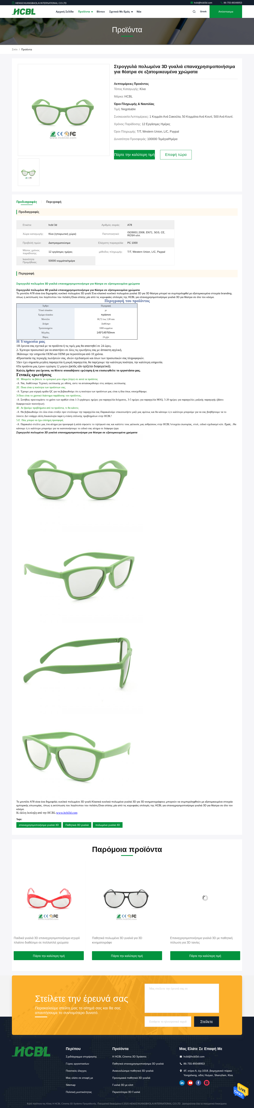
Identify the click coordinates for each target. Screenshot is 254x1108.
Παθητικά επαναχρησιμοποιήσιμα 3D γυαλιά (138, 1063)
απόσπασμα (225, 11)
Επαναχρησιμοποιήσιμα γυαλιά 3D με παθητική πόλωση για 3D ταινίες (123, 940)
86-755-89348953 (232, 2)
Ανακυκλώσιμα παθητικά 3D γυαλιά (132, 1070)
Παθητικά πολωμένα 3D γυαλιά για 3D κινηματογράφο (39, 940)
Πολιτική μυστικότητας (79, 1091)
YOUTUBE (190, 1083)
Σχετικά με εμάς (120, 11)
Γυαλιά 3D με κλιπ (122, 1084)
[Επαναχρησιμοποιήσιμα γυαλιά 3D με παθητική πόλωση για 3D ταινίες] (127, 897)
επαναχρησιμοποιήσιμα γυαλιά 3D (39, 824)
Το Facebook (198, 1083)
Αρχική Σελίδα (65, 11)
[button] (18, 907)
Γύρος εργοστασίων (77, 1063)
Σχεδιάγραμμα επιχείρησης (81, 1056)
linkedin (182, 1083)
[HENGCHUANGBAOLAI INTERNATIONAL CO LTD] (23, 11)
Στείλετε (206, 1021)
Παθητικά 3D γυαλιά (77, 824)
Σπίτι (14, 49)
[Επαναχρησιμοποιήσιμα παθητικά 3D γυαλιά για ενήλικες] (205, 897)
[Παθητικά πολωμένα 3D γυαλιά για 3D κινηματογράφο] (49, 897)
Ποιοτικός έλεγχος (76, 1070)
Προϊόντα (84, 11)
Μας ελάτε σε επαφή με (79, 1077)
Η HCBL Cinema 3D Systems (129, 1056)
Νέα (139, 11)
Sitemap (70, 1084)
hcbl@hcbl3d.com (203, 2)
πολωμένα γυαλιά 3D (107, 824)
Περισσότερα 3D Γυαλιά (126, 1091)
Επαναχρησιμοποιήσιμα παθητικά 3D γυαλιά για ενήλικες (202, 940)
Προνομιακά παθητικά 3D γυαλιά (131, 1077)
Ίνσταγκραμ (206, 1083)
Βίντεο (101, 11)
